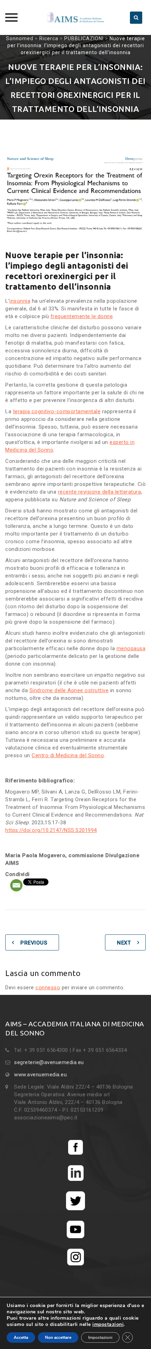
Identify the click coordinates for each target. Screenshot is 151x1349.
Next (124, 943)
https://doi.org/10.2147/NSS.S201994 (51, 830)
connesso (47, 987)
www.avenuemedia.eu (40, 1074)
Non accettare (58, 1337)
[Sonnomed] (75, 17)
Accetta (21, 1337)
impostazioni (108, 1324)
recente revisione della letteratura (99, 492)
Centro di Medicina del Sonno (68, 755)
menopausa (131, 648)
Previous (33, 943)
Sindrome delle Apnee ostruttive (69, 690)
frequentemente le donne (82, 316)
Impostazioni (100, 1337)
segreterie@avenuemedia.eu (49, 1062)
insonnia (19, 301)
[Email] (16, 885)
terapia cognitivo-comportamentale (57, 411)
